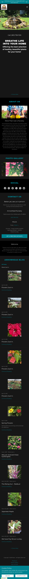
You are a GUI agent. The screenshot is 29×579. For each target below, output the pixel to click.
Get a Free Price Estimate (14, 236)
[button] (27, 7)
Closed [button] (16, 225)
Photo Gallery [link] (14, 562)
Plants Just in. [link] (5, 267)
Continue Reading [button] (7, 290)
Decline (8, 575)
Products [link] (14, 560)
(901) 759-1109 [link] (16, 35)
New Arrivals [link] (14, 564)
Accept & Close (21, 575)
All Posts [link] (4, 264)
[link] (4, 7)
